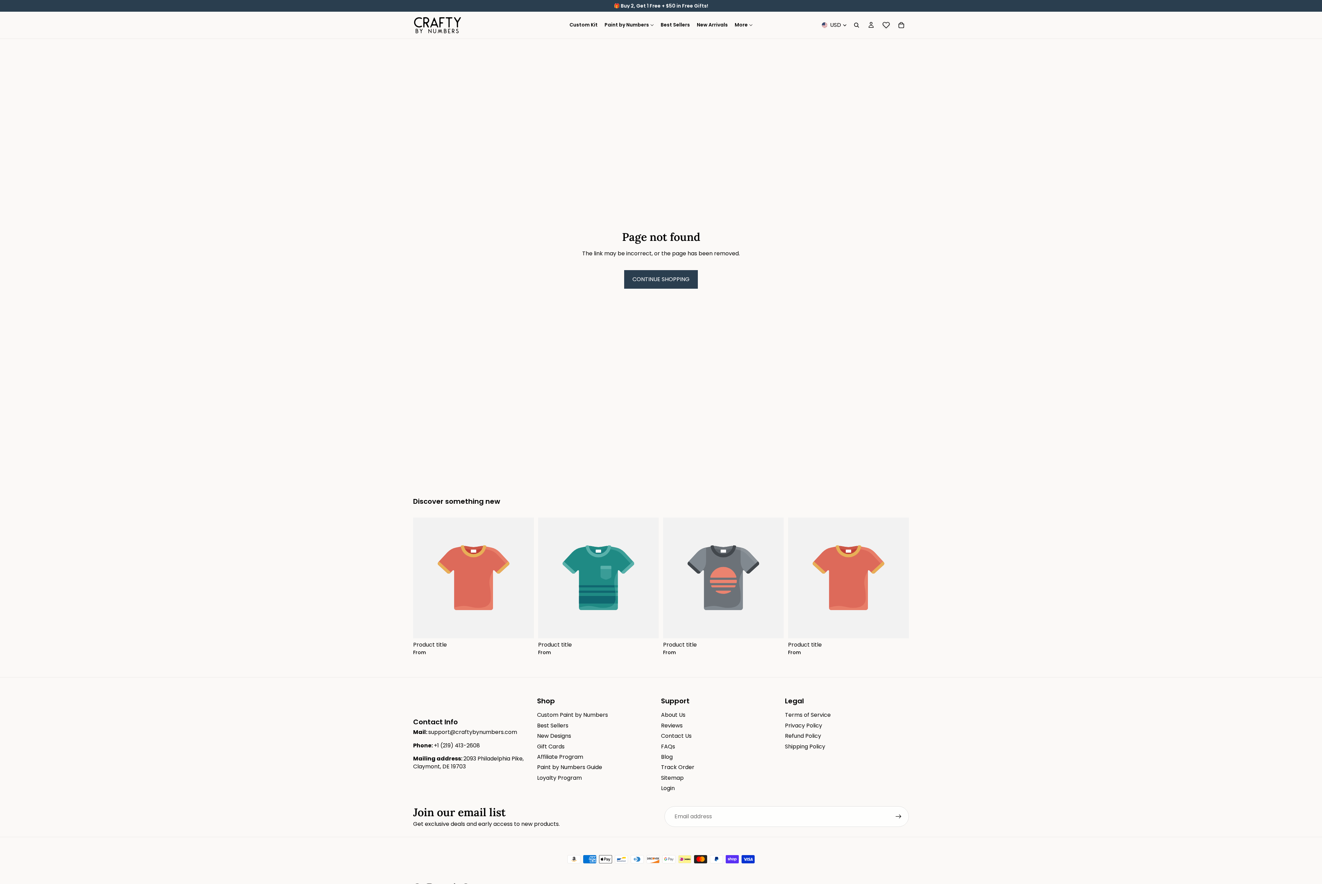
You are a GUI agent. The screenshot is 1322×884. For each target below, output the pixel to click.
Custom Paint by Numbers (572, 715)
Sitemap (672, 778)
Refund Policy (803, 736)
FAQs (668, 746)
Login (668, 788)
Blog (667, 757)
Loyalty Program (559, 778)
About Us (673, 715)
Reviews (672, 725)
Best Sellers (552, 725)
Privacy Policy (803, 725)
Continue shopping (661, 279)
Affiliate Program (560, 757)
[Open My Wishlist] (886, 25)
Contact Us (676, 736)
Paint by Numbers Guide (569, 767)
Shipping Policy (805, 746)
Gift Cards (551, 746)
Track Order (677, 767)
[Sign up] (898, 816)
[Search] (856, 25)
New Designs (554, 736)
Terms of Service (808, 715)
